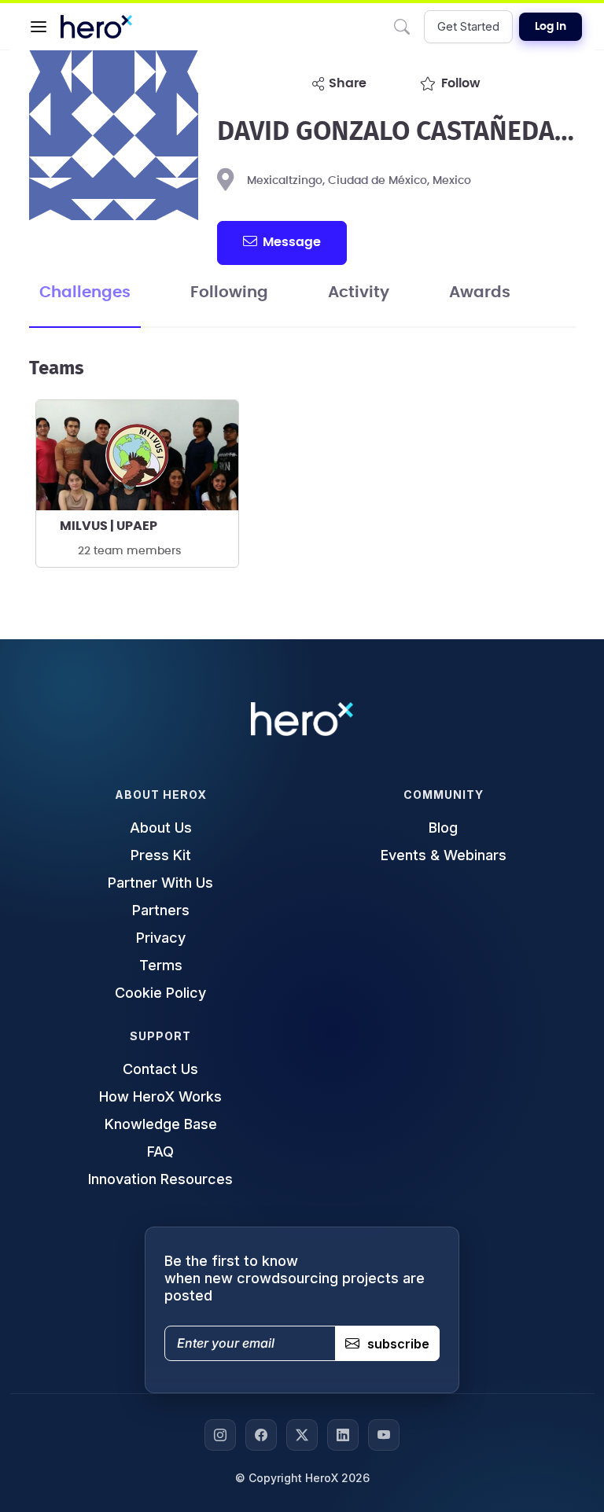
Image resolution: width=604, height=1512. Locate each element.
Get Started (468, 26)
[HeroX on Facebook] (261, 1435)
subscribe (398, 1344)
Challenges (85, 292)
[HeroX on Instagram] (220, 1435)
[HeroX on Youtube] (384, 1435)
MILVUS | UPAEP (108, 526)
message (292, 242)
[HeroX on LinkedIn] (343, 1435)
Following (229, 292)
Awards (479, 292)
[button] (38, 26)
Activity (358, 292)
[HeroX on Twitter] (302, 1435)
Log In (550, 26)
